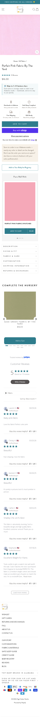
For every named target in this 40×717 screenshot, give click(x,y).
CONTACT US (7, 633)
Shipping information (16, 266)
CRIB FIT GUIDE (8, 655)
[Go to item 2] (19, 238)
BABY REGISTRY (8, 659)
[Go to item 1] (17, 238)
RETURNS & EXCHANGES (16, 271)
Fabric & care (11, 256)
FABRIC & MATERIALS (10, 648)
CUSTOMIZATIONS (9, 644)
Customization (12, 261)
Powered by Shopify (20, 703)
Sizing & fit (10, 251)
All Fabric (22, 61)
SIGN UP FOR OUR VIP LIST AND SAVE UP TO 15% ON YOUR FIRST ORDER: (19, 680)
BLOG (4, 666)
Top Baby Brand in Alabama (18, 673)
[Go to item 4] (22, 238)
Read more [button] (28, 576)
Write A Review (20, 382)
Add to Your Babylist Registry (20, 167)
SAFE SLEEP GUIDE (9, 651)
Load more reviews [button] (20, 592)
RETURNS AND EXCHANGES (13, 622)
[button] (30, 431)
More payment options (20, 136)
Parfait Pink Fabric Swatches (18, 223)
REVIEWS (5, 662)
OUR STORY (6, 640)
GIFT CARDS (7, 618)
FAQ (3, 625)
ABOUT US (6, 629)
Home (15, 61)
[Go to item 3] (20, 238)
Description (10, 246)
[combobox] (28, 399)
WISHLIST (5, 614)
